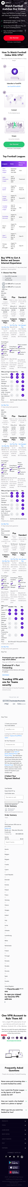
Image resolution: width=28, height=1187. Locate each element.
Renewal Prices (13, 753)
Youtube (14, 1156)
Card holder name (9, 793)
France (6, 895)
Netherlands (8, 945)
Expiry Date (8, 791)
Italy (6, 920)
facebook (6, 1156)
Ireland (6, 915)
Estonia (7, 885)
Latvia (6, 925)
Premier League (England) (4, 198)
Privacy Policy (8, 755)
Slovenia (7, 971)
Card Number (8, 788)
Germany (7, 900)
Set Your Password (10, 741)
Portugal (7, 956)
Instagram (18, 1156)
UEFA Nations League (4, 170)
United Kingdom (9, 986)
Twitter (10, 1156)
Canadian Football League (4, 208)
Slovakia (7, 966)
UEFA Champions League (5, 179)
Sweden (7, 981)
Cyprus (6, 869)
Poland (7, 951)
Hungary (7, 910)
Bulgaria (7, 859)
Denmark (7, 879)
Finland (7, 890)
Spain (6, 976)
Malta (6, 940)
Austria (6, 849)
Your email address (10, 725)
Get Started (14, 38)
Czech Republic (9, 874)
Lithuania (7, 930)
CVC (12, 791)
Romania (7, 961)
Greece (7, 905)
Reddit (21, 1156)
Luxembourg (8, 935)
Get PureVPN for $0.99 (14, 86)
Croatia (7, 864)
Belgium (7, 854)
